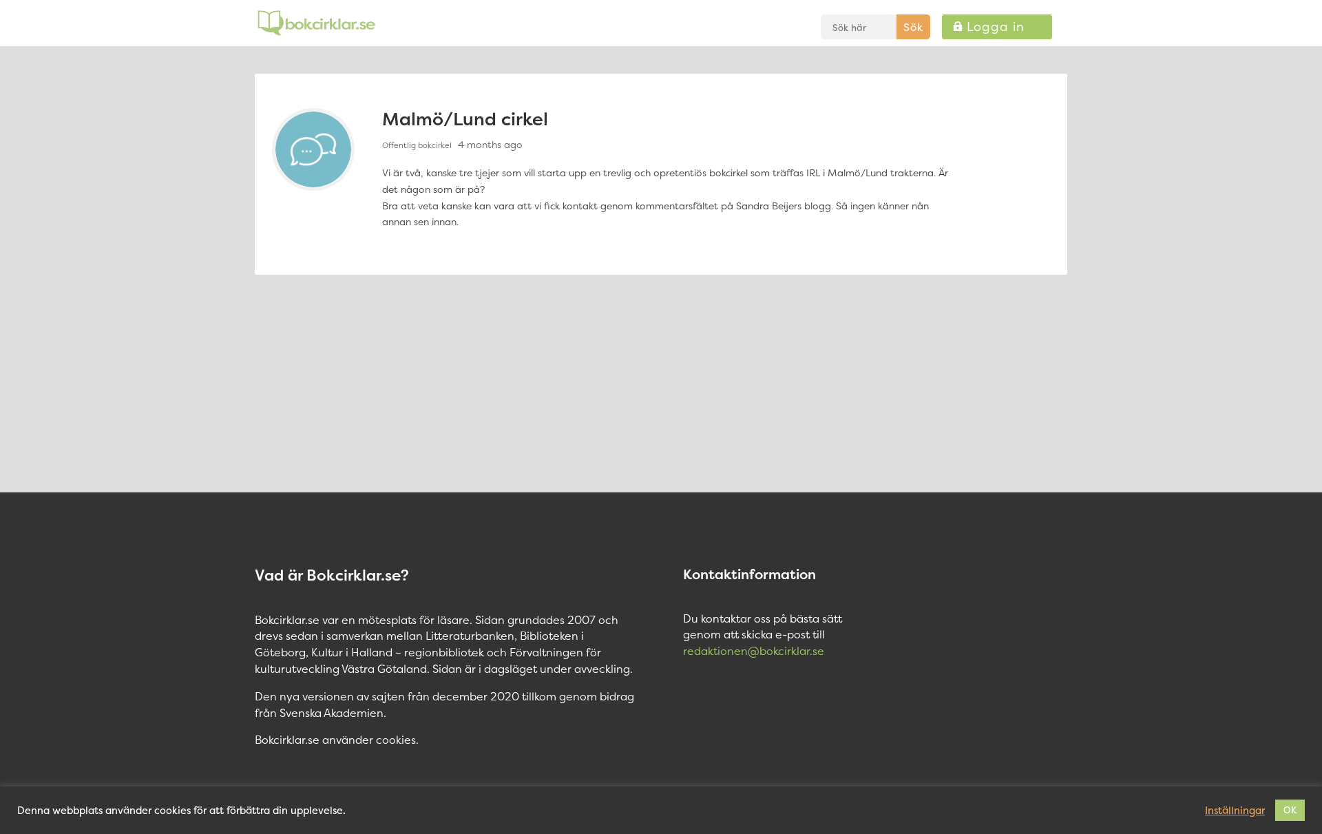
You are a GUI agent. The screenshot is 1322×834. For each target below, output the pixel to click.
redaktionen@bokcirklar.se (753, 650)
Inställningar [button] (1235, 810)
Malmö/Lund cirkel (465, 119)
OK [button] (1290, 810)
